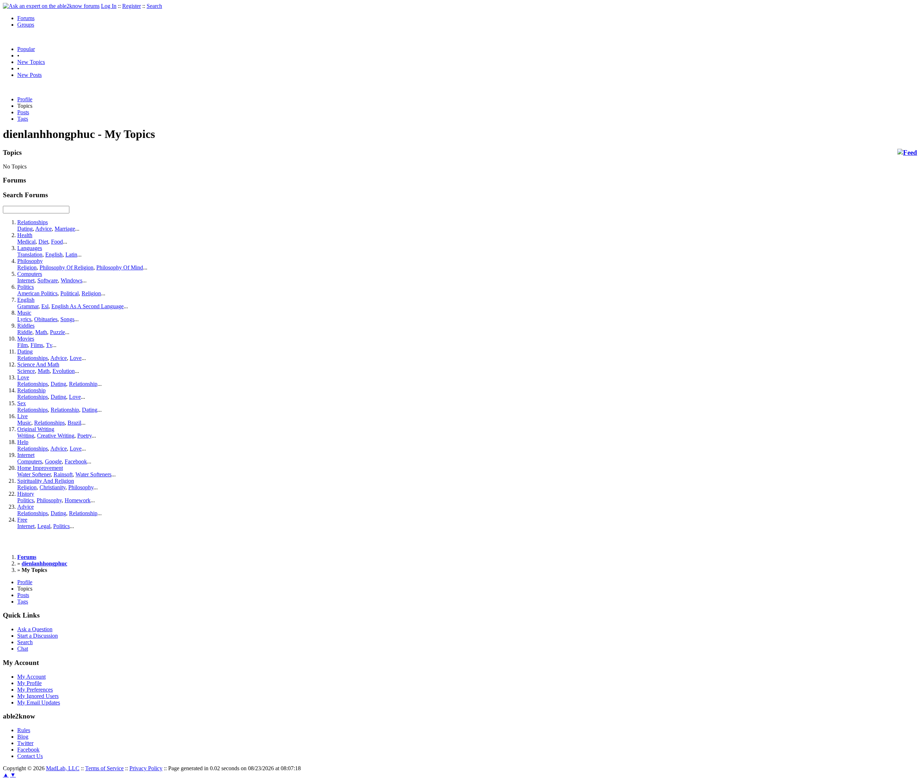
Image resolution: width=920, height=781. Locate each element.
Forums (25, 18)
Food (57, 242)
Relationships (32, 222)
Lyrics (24, 319)
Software (47, 280)
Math (41, 332)
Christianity (52, 487)
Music (24, 313)
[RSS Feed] (907, 153)
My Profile (29, 683)
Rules (23, 730)
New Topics (31, 62)
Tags (22, 119)
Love (76, 358)
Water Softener (34, 474)
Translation (29, 254)
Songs (67, 319)
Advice (43, 229)
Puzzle (57, 332)
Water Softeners (93, 474)
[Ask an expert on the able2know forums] (51, 6)
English (54, 254)
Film (22, 345)
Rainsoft (63, 474)
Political (69, 293)
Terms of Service (104, 768)
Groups (25, 25)
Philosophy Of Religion (66, 267)
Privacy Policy (145, 768)
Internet (25, 280)
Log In (108, 6)
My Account (31, 677)
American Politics (37, 293)
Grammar (27, 306)
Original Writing (35, 429)
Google (53, 461)
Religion (27, 267)
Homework (78, 500)
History (25, 494)
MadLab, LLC (62, 768)
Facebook (76, 461)
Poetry (84, 436)
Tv (49, 345)
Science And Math (38, 364)
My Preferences (35, 690)
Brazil (74, 423)
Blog (22, 737)
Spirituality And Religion (45, 481)
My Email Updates (38, 702)
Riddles (25, 326)
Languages (29, 248)
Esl (45, 306)
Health (24, 235)
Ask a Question (34, 629)
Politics (25, 287)
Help (22, 442)
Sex (21, 403)
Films (37, 345)
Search (154, 6)
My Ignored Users (38, 696)
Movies (25, 339)
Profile (24, 99)
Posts (23, 112)
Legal (43, 526)
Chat (22, 649)
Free (22, 520)
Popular (26, 49)
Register (131, 6)
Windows (71, 280)
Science (26, 371)
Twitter (25, 743)
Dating (25, 229)
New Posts (29, 75)
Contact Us (30, 756)
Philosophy (30, 261)
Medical (26, 242)
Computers (29, 274)
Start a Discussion (37, 636)
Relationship (83, 384)
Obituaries (46, 319)
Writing (25, 436)
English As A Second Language (87, 306)
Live (22, 416)
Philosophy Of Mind (119, 267)
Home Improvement (40, 468)
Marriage (65, 229)
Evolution (63, 371)
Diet (43, 242)
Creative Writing (55, 436)
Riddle (24, 332)
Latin (71, 254)
